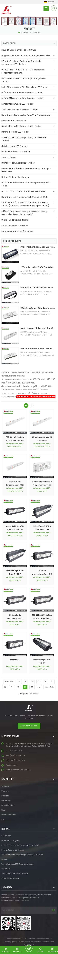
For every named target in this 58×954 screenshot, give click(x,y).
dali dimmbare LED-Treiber (14, 146)
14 (45, 681)
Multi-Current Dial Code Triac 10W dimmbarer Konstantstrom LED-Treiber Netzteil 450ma (37, 328)
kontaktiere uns (29, 725)
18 (18, 687)
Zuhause (24, 32)
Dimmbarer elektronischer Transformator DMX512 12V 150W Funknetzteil (37, 288)
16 (5, 687)
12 (32, 681)
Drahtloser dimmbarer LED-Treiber (17, 163)
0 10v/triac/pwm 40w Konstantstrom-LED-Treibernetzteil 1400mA (37, 308)
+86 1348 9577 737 (14, 751)
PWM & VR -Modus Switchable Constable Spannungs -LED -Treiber (21, 63)
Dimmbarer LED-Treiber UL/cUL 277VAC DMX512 (24, 197)
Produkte (5, 796)
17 (11, 687)
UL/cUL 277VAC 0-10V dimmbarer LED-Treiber (23, 191)
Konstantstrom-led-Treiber (12, 850)
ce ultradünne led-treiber (13, 120)
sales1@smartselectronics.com (18, 770)
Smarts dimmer (8, 157)
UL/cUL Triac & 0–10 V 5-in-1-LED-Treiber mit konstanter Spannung (22, 71)
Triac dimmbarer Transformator (14, 873)
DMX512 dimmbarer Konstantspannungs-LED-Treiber (23, 80)
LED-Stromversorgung (10, 840)
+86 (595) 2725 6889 (15, 755)
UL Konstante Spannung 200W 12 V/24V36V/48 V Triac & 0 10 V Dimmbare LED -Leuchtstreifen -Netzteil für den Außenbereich (15, 617)
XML (3, 819)
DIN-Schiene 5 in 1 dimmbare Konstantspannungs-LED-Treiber (26, 170)
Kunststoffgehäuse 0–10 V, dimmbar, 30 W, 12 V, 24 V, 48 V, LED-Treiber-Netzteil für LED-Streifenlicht (42, 483)
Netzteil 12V (5, 868)
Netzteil (4, 859)
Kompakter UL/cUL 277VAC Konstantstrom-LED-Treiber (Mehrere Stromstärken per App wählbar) (25, 204)
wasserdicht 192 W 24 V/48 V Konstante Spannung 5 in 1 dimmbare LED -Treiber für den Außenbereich (14, 528)
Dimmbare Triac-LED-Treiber (15, 132)
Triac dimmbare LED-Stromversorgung (17, 864)
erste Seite (9, 681)
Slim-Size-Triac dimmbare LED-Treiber (19, 109)
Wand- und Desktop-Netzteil (15, 220)
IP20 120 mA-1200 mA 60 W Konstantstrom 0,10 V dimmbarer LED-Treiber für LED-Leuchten (14, 439)
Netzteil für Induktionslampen (15, 177)
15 (52, 681)
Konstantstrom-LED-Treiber (14, 225)
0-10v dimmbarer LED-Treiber (15, 151)
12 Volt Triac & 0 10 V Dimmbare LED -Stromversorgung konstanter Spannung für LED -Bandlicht (42, 528)
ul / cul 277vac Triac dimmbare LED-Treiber (22, 92)
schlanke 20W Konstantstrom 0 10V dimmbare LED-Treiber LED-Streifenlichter (15, 483)
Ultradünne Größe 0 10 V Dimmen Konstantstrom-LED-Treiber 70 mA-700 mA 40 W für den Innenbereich (42, 439)
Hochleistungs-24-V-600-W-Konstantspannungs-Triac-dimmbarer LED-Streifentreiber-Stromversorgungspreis (42, 661)
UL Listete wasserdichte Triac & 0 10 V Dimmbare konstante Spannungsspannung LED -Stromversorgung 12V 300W (42, 572)
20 (32, 687)
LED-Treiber (6, 836)
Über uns (5, 791)
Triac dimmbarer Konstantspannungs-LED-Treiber (22, 854)
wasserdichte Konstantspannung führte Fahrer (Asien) (23, 139)
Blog (3, 810)
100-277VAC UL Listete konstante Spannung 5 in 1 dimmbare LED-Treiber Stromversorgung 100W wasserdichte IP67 (42, 617)
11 (25, 681)
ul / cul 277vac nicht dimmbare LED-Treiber (22, 98)
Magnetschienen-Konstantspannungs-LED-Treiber (26, 55)
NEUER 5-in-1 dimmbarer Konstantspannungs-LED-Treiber (26, 184)
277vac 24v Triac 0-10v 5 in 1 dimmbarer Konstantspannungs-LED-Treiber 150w (37, 267)
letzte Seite (49, 687)
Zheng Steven (11, 765)
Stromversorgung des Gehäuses (17, 231)
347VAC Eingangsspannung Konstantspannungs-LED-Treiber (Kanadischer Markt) (25, 213)
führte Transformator (10, 878)
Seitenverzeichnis (8, 814)
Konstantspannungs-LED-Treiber (17, 104)
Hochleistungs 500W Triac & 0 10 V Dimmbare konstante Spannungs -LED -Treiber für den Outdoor (15, 572)
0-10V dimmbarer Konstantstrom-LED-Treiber (20, 845)
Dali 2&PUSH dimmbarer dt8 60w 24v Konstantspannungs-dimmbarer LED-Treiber (37, 349)
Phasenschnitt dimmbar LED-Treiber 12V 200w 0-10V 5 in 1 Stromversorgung (37, 247)
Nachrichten (6, 800)
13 (39, 681)
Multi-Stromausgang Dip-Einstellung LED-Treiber (24, 87)
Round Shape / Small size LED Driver (18, 50)
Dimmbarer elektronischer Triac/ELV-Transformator (26, 115)
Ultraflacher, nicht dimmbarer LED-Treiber (21, 126)
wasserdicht (15, 659)
